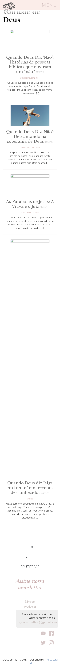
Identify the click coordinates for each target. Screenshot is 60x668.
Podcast (30, 607)
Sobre (30, 556)
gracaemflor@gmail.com (37, 622)
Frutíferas (30, 566)
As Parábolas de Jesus (30, 212)
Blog (30, 547)
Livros (30, 602)
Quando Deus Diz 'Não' (30, 77)
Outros (30, 498)
